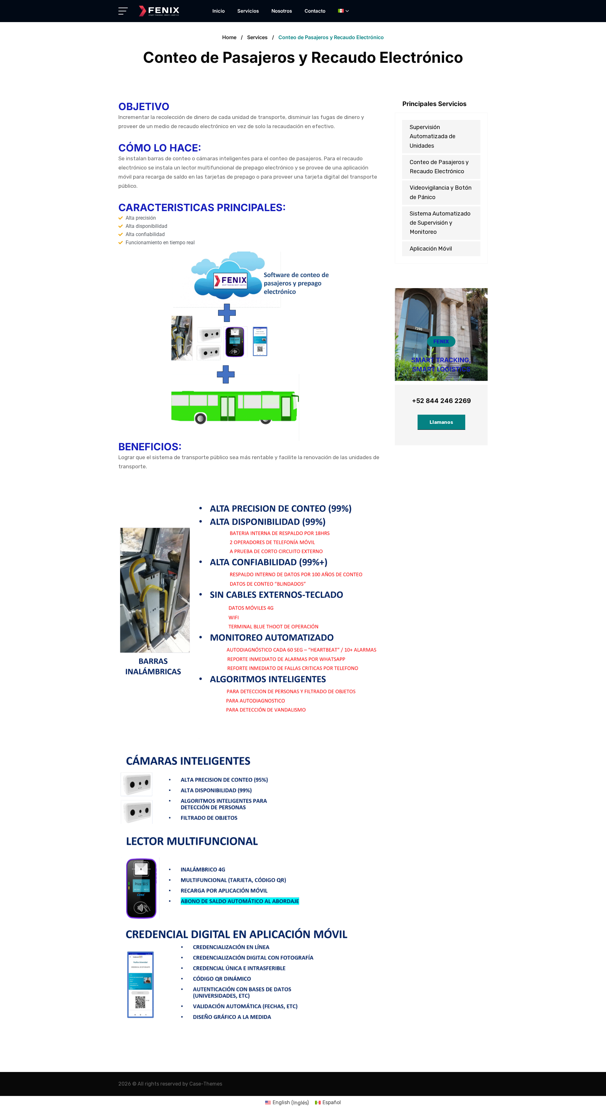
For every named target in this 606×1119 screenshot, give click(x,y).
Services (257, 37)
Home (229, 37)
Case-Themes (205, 1084)
